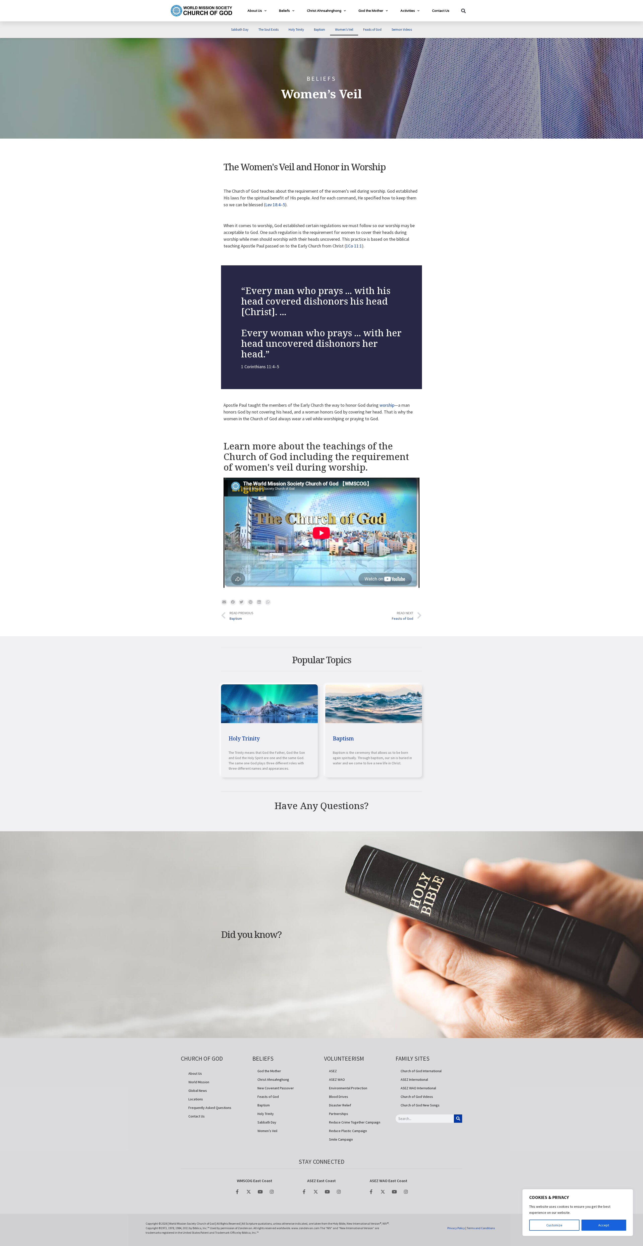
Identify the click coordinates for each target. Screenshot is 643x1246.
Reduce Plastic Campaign (348, 1131)
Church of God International (421, 1071)
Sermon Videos (402, 29)
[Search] (458, 1118)
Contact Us (440, 11)
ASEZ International (414, 1079)
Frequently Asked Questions (209, 1107)
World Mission (198, 1082)
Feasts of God (372, 29)
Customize (554, 1225)
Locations (195, 1099)
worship (387, 405)
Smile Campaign (341, 1139)
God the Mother (370, 11)
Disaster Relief (340, 1105)
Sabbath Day (239, 29)
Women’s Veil (344, 29)
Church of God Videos (417, 1096)
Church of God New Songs (420, 1105)
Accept (603, 1225)
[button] (463, 11)
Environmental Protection (348, 1088)
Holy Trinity (296, 29)
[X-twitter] (248, 1191)
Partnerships (338, 1113)
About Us (254, 11)
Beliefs (284, 11)
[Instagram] (271, 1191)
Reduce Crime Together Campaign (354, 1122)
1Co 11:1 (354, 246)
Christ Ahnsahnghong (324, 11)
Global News (197, 1090)
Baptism (319, 29)
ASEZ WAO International (418, 1088)
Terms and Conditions (480, 1228)
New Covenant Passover (275, 1088)
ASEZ (333, 1071)
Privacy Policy (456, 1228)
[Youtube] (260, 1191)
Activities (407, 11)
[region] (577, 1212)
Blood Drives (338, 1096)
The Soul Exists (268, 29)
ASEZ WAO (337, 1079)
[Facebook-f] (237, 1191)
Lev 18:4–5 (275, 204)
